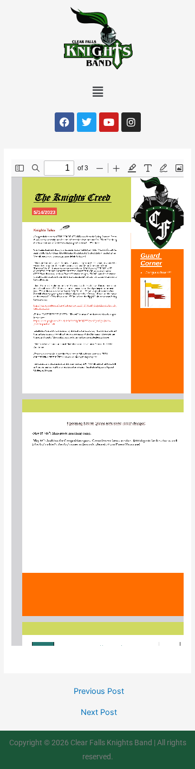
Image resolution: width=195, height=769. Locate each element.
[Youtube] (109, 122)
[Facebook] (64, 122)
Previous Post (99, 691)
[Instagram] (131, 122)
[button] (97, 92)
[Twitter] (86, 122)
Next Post (99, 712)
